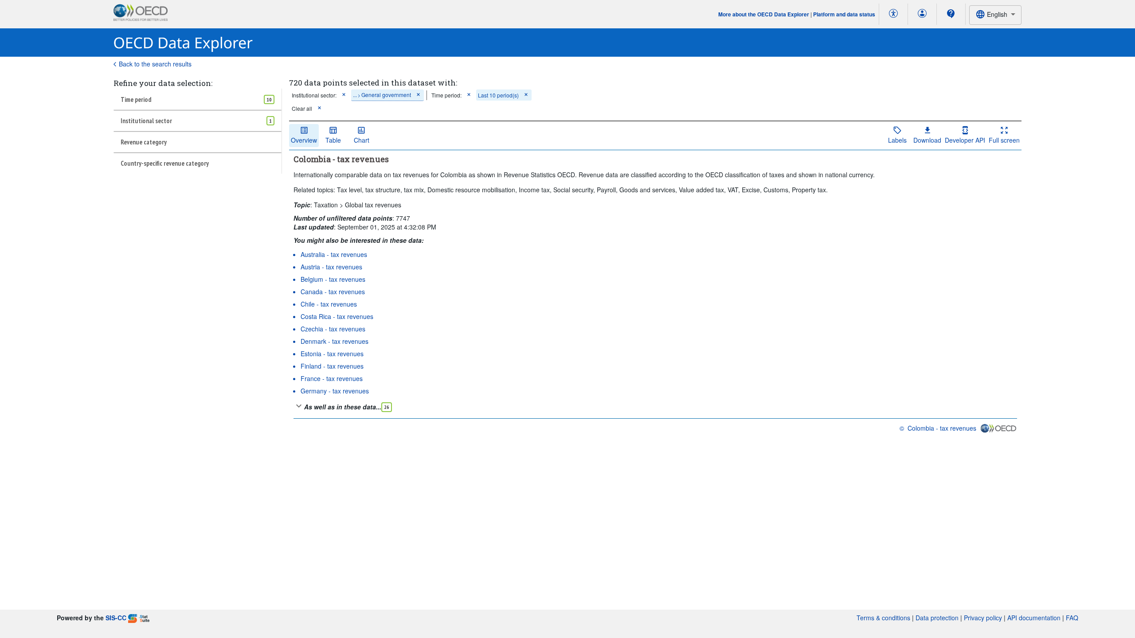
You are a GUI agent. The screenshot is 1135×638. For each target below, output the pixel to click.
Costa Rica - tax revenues (337, 316)
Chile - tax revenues (329, 304)
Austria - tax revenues (331, 266)
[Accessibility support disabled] (893, 14)
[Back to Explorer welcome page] (183, 43)
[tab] (198, 99)
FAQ (1072, 617)
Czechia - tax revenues (333, 328)
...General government (382, 94)
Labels (897, 140)
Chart (361, 140)
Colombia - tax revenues (942, 428)
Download (927, 140)
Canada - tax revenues (333, 291)
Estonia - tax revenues (332, 353)
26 (386, 407)
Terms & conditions (883, 617)
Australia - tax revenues (334, 254)
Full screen (1004, 140)
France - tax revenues (332, 378)
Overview (304, 140)
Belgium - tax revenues (333, 279)
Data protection (937, 617)
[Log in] (922, 14)
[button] (343, 95)
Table (333, 140)
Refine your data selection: (163, 83)
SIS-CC (116, 617)
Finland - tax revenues (332, 366)
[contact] (951, 13)
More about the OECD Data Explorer (763, 14)
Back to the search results (155, 63)
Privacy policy (983, 617)
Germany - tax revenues (335, 390)
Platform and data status (844, 14)
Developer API (965, 140)
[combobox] (995, 14)
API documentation (1034, 617)
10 (269, 99)
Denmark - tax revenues (334, 341)
